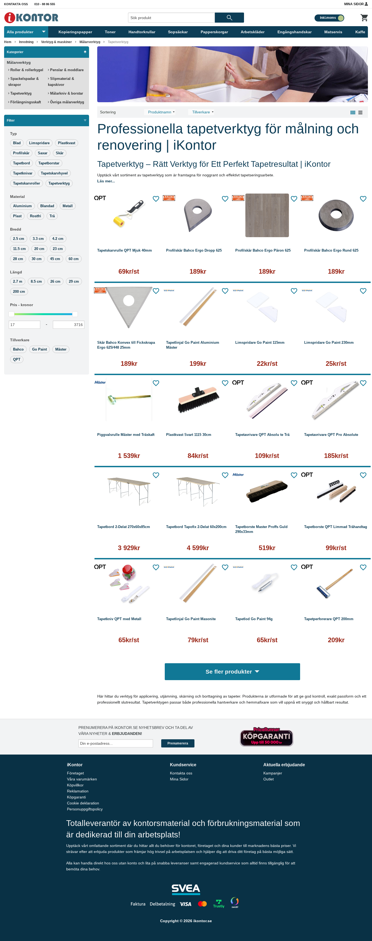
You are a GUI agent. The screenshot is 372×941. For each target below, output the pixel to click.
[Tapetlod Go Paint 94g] (267, 584)
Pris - (21, 305)
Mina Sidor (354, 4)
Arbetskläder (252, 32)
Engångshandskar (295, 32)
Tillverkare (19, 340)
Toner (110, 32)
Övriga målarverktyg (66, 102)
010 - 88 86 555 (44, 4)
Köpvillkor (75, 785)
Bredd (15, 229)
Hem (7, 42)
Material (17, 196)
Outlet (268, 779)
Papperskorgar (214, 32)
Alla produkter (20, 32)
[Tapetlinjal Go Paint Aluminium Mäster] (198, 307)
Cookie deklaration (83, 803)
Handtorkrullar (142, 32)
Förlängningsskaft (25, 102)
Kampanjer (272, 773)
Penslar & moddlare (66, 70)
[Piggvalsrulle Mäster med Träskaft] (129, 399)
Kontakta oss (16, 4)
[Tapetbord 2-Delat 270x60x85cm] (129, 492)
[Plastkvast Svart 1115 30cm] (198, 399)
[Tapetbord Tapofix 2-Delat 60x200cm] (198, 492)
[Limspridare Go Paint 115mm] (267, 307)
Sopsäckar (178, 32)
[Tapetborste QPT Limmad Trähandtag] (336, 492)
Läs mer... (106, 181)
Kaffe (360, 32)
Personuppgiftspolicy (85, 809)
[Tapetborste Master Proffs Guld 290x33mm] (267, 492)
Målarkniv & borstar (66, 93)
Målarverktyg (90, 42)
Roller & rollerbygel (26, 70)
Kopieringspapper (75, 32)
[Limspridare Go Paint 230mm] (336, 307)
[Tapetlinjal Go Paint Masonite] (198, 584)
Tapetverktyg (20, 93)
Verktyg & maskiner (56, 42)
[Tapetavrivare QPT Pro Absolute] (336, 399)
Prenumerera (177, 743)
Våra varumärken (82, 779)
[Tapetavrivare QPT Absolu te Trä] (267, 399)
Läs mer (129, 230)
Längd (16, 272)
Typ (13, 133)
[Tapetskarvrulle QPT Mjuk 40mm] (129, 215)
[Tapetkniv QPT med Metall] (129, 584)
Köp (182, 230)
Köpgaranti (76, 797)
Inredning (26, 42)
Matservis (333, 32)
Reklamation (78, 791)
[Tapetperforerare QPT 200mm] (336, 584)
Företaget (75, 773)
